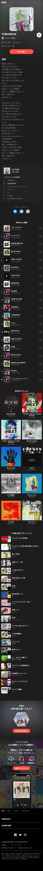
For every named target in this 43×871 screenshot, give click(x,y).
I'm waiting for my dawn (14, 198)
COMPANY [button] (6, 825)
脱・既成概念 (11, 495)
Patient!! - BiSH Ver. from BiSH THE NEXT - (11, 441)
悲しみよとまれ (32, 495)
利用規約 (4, 845)
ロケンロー (10, 189)
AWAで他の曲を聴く (21, 731)
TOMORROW (25, 811)
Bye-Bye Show (11, 468)
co (8, 192)
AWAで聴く (21, 51)
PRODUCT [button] (6, 819)
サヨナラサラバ (32, 522)
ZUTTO (32, 468)
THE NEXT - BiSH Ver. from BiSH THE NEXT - (32, 414)
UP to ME (11, 522)
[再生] (39, 35)
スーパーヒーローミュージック (17, 186)
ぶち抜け (10, 195)
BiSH (13, 38)
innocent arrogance (32, 441)
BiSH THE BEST (11, 414)
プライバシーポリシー (16, 845)
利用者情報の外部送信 (8, 848)
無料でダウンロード (21, 768)
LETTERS (15, 169)
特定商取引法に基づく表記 (25, 848)
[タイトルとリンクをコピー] (28, 211)
